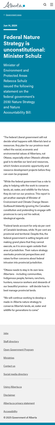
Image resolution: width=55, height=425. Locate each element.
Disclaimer (9, 395)
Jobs (6, 333)
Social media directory (16, 374)
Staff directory (11, 341)
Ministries (9, 357)
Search (45, 5)
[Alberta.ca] (14, 4)
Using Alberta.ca (13, 387)
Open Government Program (19, 349)
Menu (51, 5)
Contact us (9, 366)
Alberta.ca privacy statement (19, 403)
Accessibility (10, 411)
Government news (13, 14)
